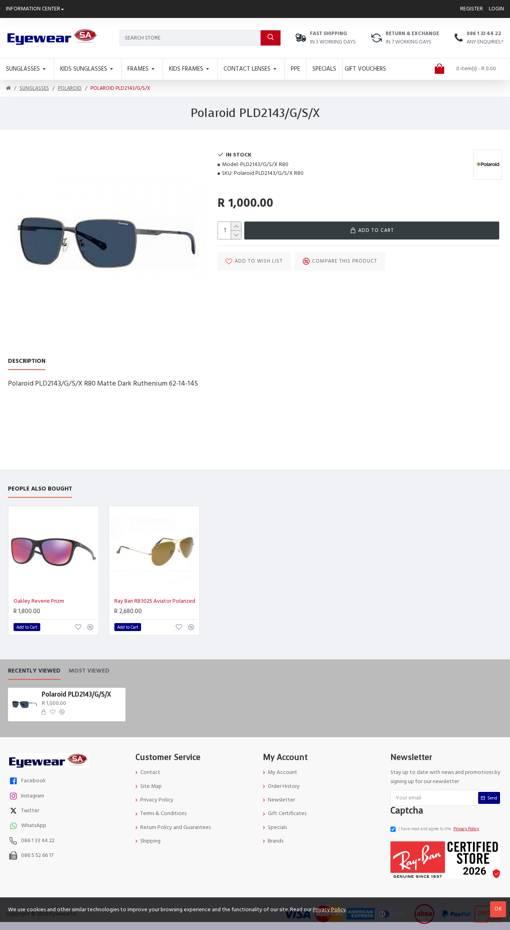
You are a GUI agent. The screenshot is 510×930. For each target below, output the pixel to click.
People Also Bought (40, 489)
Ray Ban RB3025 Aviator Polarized (154, 601)
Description (26, 361)
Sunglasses (34, 88)
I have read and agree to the (438, 829)
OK (498, 908)
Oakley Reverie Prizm (39, 601)
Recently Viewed (34, 671)
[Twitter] (14, 811)
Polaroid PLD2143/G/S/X (76, 694)
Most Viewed (89, 671)
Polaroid (70, 88)
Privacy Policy (329, 910)
